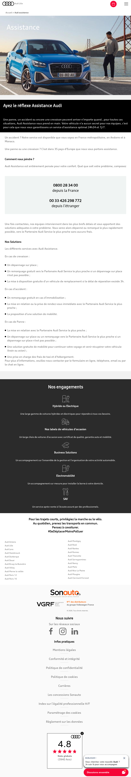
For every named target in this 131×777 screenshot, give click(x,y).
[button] (126, 4)
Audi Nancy (73, 563)
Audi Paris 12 (11, 575)
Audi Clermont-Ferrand (78, 578)
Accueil (9, 12)
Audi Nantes (73, 548)
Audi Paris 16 (11, 579)
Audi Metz (72, 567)
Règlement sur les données (64, 721)
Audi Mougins (74, 574)
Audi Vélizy (10, 567)
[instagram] (65, 631)
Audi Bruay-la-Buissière (15, 564)
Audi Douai (9, 560)
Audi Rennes (73, 552)
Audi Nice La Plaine (76, 570)
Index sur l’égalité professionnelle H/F (64, 703)
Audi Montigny (74, 541)
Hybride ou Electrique (66, 406)
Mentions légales (64, 650)
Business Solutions (65, 452)
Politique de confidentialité (64, 668)
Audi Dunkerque (12, 556)
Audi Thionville (74, 556)
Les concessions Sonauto (64, 694)
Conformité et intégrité (64, 659)
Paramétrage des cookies (64, 712)
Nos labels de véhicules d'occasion (65, 429)
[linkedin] (76, 631)
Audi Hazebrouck (12, 553)
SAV (65, 498)
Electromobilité (65, 475)
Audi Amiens (10, 542)
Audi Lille (9, 545)
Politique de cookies (64, 676)
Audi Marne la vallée (14, 571)
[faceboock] (53, 631)
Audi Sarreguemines (77, 559)
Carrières (64, 685)
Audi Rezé (72, 545)
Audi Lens (9, 549)
